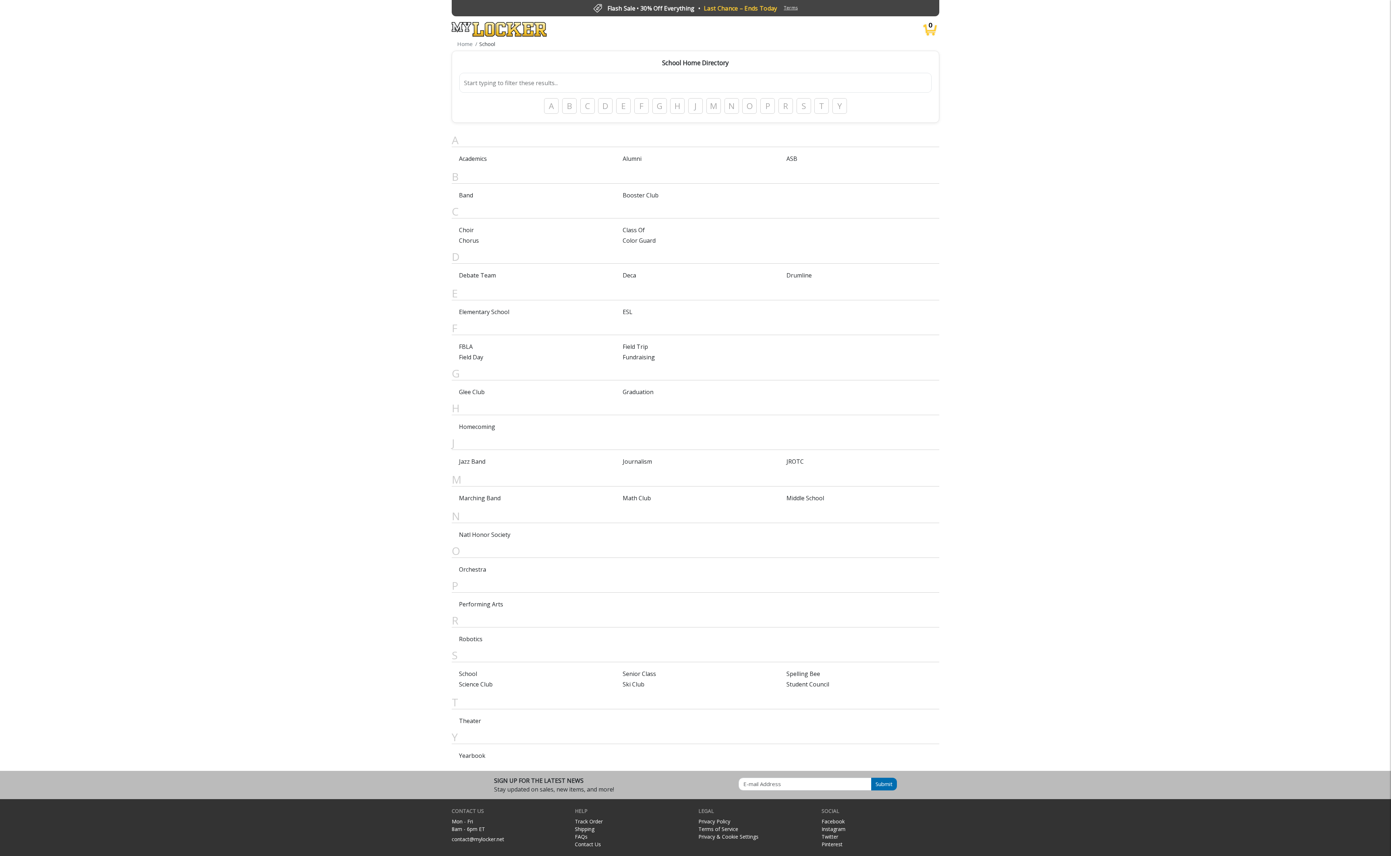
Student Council (807, 684)
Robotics (471, 639)
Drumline (799, 275)
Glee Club (472, 392)
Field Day (471, 357)
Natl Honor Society (484, 535)
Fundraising (639, 357)
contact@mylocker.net (478, 839)
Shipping (584, 829)
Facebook (833, 821)
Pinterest (832, 844)
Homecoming (477, 427)
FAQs (581, 836)
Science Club (476, 684)
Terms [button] (791, 8)
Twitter (830, 836)
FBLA (466, 347)
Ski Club (633, 684)
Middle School (805, 498)
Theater (470, 721)
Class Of (634, 230)
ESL (627, 312)
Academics (473, 159)
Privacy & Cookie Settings (728, 836)
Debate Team (477, 275)
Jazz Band (472, 461)
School (468, 674)
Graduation (638, 392)
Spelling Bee (803, 674)
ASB (791, 159)
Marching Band (480, 498)
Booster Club (641, 195)
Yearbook (472, 756)
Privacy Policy (714, 821)
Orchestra (472, 569)
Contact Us (588, 844)
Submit (884, 784)
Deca (629, 275)
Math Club (637, 498)
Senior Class (639, 674)
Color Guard (639, 241)
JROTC (795, 461)
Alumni (632, 159)
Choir (466, 230)
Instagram (833, 829)
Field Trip (635, 347)
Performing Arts (481, 604)
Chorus (469, 241)
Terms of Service (718, 829)
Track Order (589, 821)
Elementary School (484, 312)
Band (466, 195)
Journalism (637, 461)
